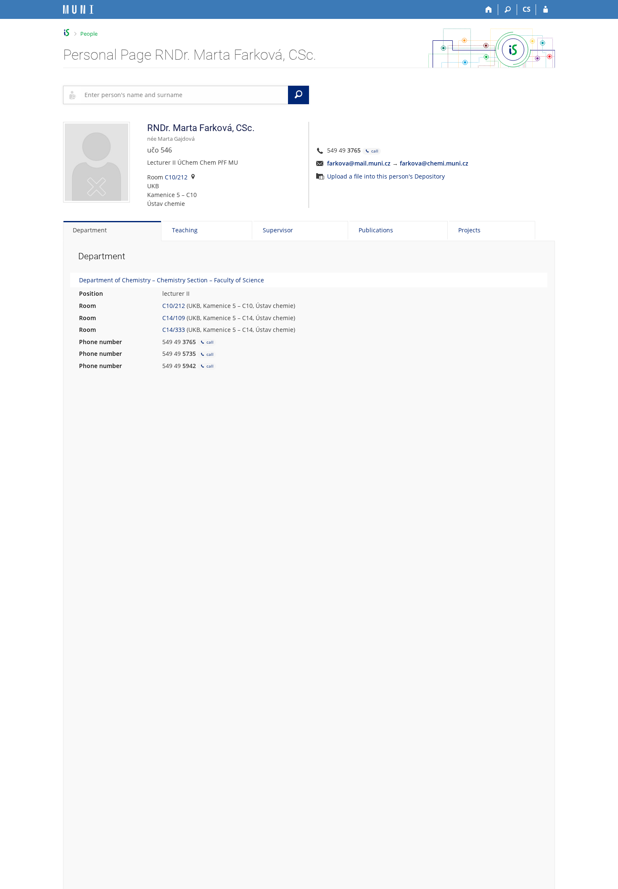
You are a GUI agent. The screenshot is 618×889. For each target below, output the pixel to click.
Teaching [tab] (185, 230)
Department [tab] (90, 230)
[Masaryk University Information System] (78, 9)
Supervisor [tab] (278, 230)
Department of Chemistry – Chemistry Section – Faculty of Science (171, 280)
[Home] (488, 9)
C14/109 (173, 318)
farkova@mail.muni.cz (359, 163)
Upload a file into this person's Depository (386, 176)
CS (527, 9)
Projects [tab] (469, 230)
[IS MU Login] (545, 9)
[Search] (507, 9)
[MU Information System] (66, 32)
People (89, 33)
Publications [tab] (376, 230)
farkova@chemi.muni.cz (434, 163)
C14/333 (173, 330)
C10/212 (176, 177)
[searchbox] (184, 95)
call (374, 151)
